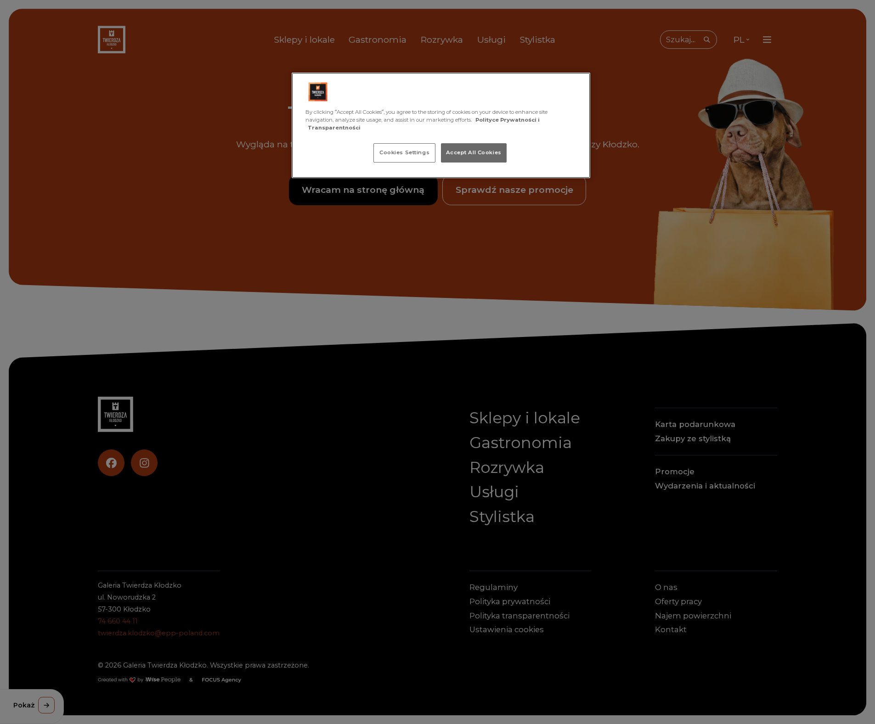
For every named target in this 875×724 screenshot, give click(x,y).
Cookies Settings (404, 152)
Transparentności (334, 127)
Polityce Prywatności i (507, 120)
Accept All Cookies (474, 152)
